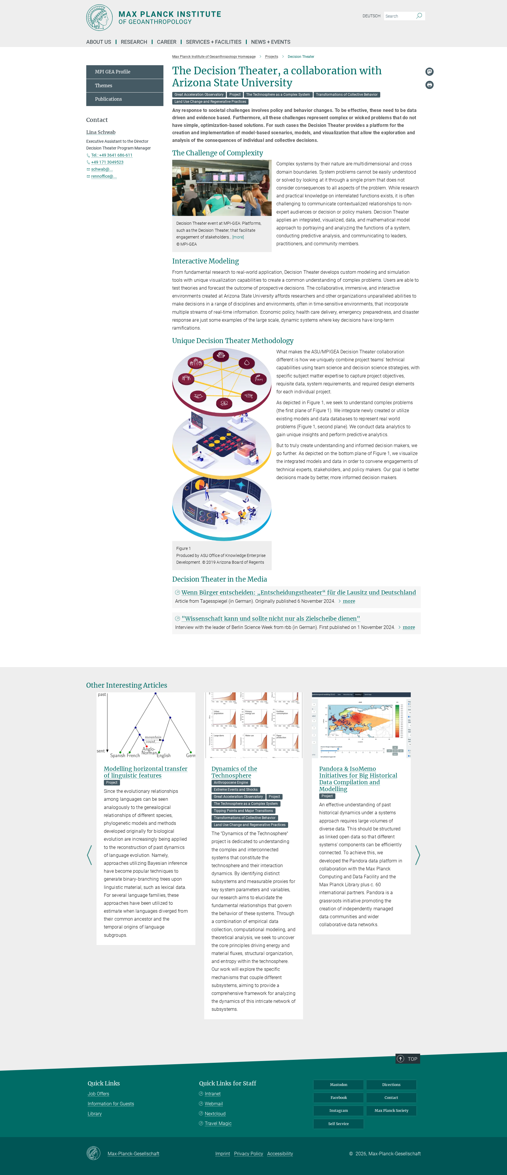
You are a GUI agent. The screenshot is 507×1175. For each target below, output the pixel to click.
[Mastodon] (429, 71)
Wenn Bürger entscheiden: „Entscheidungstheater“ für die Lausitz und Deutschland (299, 592)
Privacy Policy (248, 1153)
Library (95, 1114)
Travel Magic (218, 1123)
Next (417, 855)
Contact (391, 1097)
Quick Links (104, 1083)
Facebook (339, 1097)
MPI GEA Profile (112, 72)
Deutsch (372, 16)
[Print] (429, 84)
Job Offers (98, 1094)
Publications (108, 99)
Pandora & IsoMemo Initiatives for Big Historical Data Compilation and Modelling (358, 779)
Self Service (338, 1124)
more (349, 601)
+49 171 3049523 (107, 162)
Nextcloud (215, 1114)
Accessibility (280, 1153)
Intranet (213, 1094)
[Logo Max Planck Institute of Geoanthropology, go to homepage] (196, 17)
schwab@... (102, 169)
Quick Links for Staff (227, 1083)
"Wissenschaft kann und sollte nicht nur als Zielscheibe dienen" (271, 618)
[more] (238, 237)
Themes (103, 85)
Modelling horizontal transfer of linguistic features (145, 772)
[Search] (419, 16)
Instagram (338, 1110)
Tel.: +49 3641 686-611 (112, 155)
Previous (89, 855)
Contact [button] (97, 120)
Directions (391, 1084)
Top (412, 1059)
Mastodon (338, 1084)
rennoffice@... (104, 176)
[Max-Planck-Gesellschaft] (97, 1154)
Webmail (214, 1104)
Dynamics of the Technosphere (234, 772)
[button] (266, 211)
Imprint (222, 1153)
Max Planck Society (391, 1110)
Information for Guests (111, 1104)
